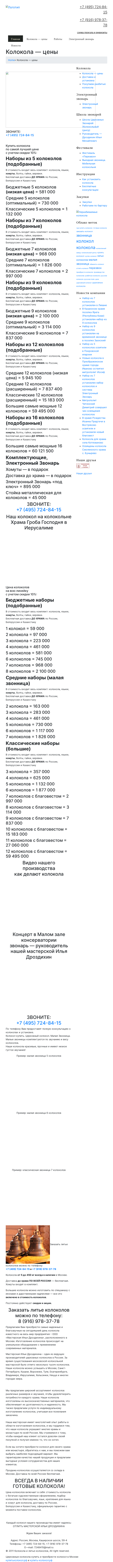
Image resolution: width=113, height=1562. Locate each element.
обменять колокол (97, 264)
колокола (85, 247)
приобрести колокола (84, 272)
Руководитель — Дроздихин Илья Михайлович (92, 137)
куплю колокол (91, 256)
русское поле (89, 279)
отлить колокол (82, 268)
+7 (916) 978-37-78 (44, 1269)
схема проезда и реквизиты (92, 32)
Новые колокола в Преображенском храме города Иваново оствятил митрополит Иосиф (93, 365)
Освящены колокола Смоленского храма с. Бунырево (94, 450)
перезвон (95, 267)
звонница (84, 235)
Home (11, 60)
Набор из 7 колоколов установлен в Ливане (94, 302)
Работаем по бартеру (94, 205)
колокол (85, 241)
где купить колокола (84, 228)
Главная (15, 39)
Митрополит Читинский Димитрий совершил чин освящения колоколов (94, 407)
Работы (58, 39)
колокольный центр (89, 253)
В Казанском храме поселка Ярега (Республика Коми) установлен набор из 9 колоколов (94, 315)
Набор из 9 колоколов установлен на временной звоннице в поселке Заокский (94, 333)
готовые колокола (100, 228)
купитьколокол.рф (16, 1560)
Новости (16, 45)
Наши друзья (84, 473)
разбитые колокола (92, 276)
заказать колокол (84, 231)
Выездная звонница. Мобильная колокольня (94, 163)
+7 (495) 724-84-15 (20, 135)
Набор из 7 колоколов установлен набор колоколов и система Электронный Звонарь (92, 386)
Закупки (87, 201)
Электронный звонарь (81, 39)
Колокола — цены (37, 39)
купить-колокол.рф (41, 1560)
